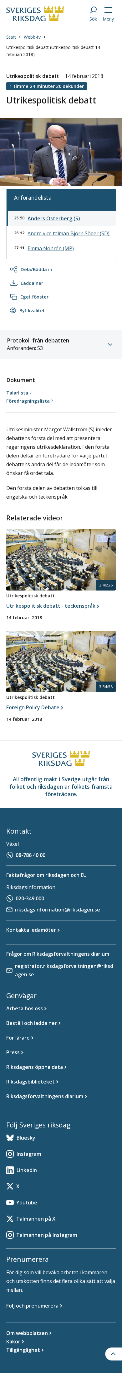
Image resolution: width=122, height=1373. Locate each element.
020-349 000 (30, 898)
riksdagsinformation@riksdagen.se (57, 909)
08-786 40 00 (30, 855)
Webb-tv (32, 37)
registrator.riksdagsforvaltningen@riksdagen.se (64, 970)
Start (11, 37)
